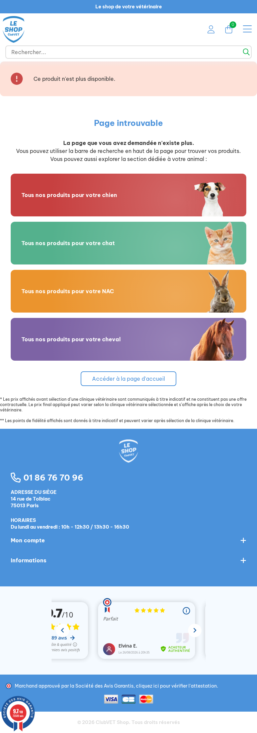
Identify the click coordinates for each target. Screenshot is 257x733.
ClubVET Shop (112, 722)
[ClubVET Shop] (128, 458)
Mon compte (28, 540)
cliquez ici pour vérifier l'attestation (176, 686)
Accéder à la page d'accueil (128, 378)
